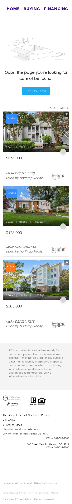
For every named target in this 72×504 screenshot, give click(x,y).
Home (13, 9)
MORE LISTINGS (59, 108)
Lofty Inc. (19, 482)
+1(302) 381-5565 (12, 425)
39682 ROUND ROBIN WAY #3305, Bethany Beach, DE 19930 (33, 164)
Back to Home (36, 91)
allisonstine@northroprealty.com (20, 429)
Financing (56, 9)
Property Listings (24, 499)
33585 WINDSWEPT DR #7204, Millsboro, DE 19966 (33, 312)
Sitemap (38, 499)
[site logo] (14, 404)
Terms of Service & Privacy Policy (18, 492)
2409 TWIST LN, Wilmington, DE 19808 (29, 237)
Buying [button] (32, 9)
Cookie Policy (42, 492)
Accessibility (49, 499)
